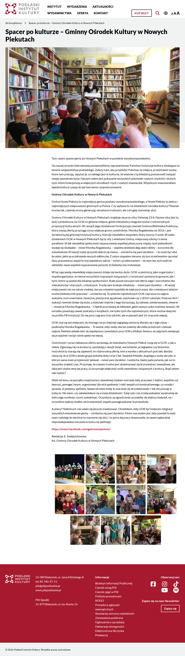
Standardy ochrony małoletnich (114, 613)
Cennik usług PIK (106, 587)
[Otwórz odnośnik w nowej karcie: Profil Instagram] (164, 584)
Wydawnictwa (59, 13)
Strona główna (13, 22)
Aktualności (102, 6)
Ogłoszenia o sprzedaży (109, 622)
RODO (99, 600)
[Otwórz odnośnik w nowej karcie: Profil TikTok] (176, 584)
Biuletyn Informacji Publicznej (113, 583)
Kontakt (101, 13)
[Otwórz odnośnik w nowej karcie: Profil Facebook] (153, 584)
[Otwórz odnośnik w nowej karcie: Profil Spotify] (176, 590)
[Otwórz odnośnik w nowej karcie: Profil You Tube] (164, 590)
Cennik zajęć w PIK (107, 592)
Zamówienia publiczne (109, 617)
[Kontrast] (165, 13)
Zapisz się (170, 608)
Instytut (54, 6)
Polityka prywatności (108, 596)
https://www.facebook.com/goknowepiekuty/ (81, 429)
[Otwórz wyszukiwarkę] (157, 13)
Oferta (82, 13)
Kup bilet (142, 13)
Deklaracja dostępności (109, 626)
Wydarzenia (77, 6)
